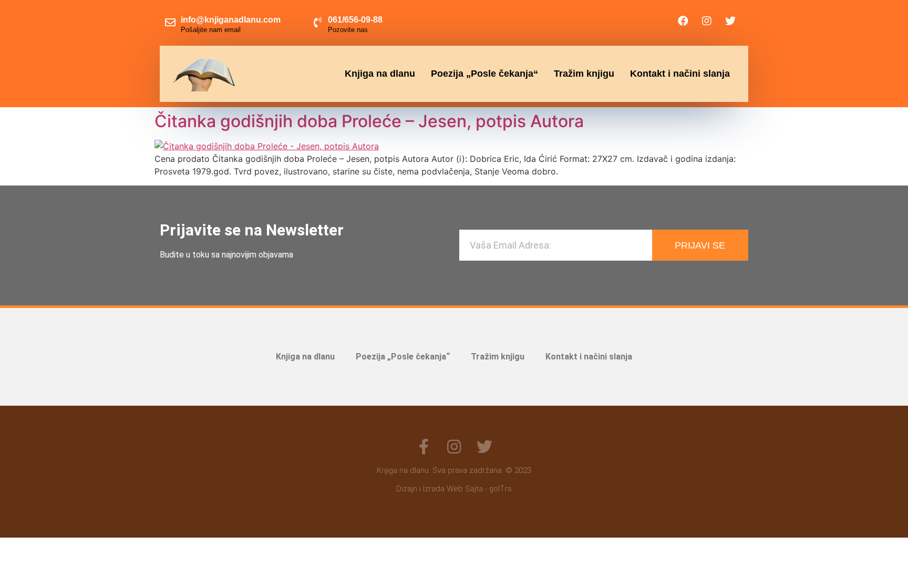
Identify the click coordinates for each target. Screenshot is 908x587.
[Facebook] (683, 21)
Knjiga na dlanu (380, 73)
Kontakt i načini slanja (680, 73)
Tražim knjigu (584, 73)
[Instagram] (706, 21)
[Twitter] (730, 21)
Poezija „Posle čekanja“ (484, 73)
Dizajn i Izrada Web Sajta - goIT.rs (454, 488)
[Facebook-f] (423, 446)
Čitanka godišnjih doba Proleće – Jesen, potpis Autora (369, 121)
